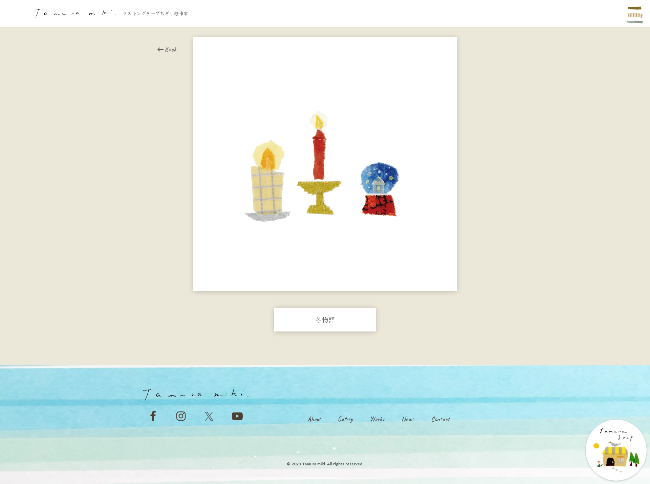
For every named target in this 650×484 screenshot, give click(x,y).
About (314, 419)
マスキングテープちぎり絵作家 (155, 13)
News (407, 419)
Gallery (345, 419)
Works (377, 419)
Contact (440, 419)
